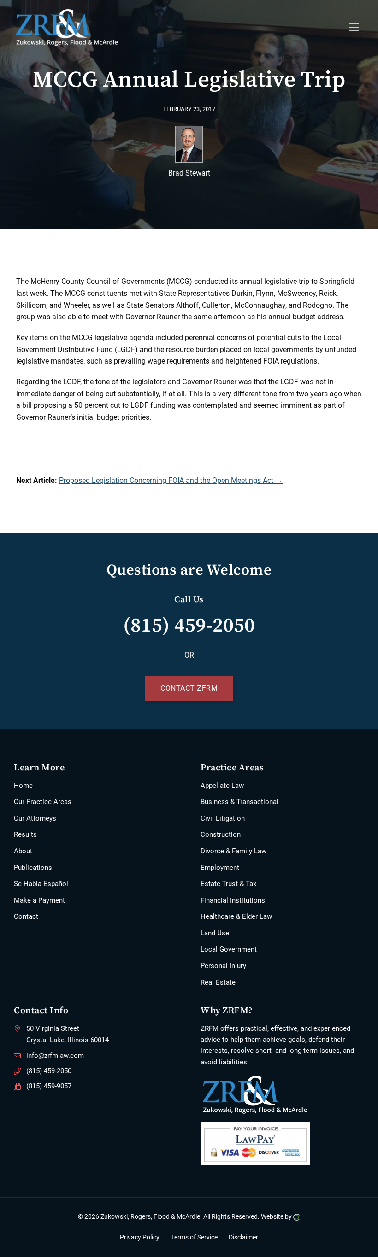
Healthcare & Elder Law (236, 916)
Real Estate (218, 982)
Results (25, 834)
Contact (26, 916)
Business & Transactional (239, 802)
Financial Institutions (233, 900)
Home (23, 785)
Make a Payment (39, 900)
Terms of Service (194, 1237)
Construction (221, 834)
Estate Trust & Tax (228, 884)
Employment (220, 867)
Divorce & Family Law (233, 851)
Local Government (229, 949)
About (23, 851)
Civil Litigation (223, 818)
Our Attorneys (35, 818)
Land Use (215, 933)
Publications (33, 867)
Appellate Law (222, 785)
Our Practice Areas (42, 802)
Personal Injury (223, 966)
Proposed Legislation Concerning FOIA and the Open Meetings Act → (171, 480)
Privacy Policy (139, 1237)
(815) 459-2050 (189, 624)
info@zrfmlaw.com (55, 1055)
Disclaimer (243, 1237)
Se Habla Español (41, 884)
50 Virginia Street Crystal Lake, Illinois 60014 (67, 1034)
